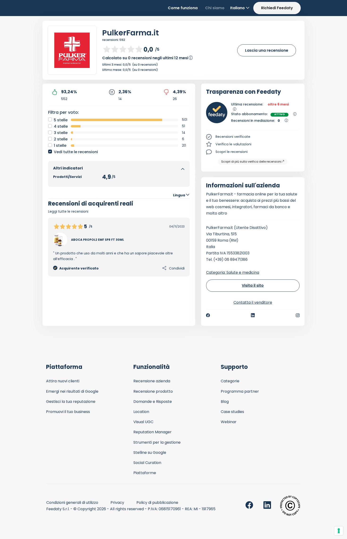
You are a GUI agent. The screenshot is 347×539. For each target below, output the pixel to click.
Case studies (232, 411)
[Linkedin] (253, 315)
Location (141, 411)
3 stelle (61, 132)
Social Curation (147, 462)
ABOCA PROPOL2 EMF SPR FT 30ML (97, 240)
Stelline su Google (149, 452)
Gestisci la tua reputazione (70, 401)
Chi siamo (214, 8)
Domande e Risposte (152, 401)
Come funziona (183, 8)
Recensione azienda (151, 381)
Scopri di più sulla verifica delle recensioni (251, 162)
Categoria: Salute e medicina (232, 272)
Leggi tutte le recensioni (68, 211)
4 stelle (61, 126)
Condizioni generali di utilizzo (72, 502)
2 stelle (61, 139)
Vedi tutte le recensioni (76, 152)
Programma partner (240, 391)
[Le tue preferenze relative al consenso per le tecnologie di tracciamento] (338, 530)
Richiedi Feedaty (277, 8)
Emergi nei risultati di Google (72, 391)
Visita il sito (253, 285)
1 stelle (60, 145)
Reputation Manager (152, 432)
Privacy (117, 502)
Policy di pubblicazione (157, 502)
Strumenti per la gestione (157, 442)
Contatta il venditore (252, 302)
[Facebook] (208, 315)
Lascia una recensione (266, 50)
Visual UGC (143, 422)
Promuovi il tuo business (68, 411)
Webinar (229, 422)
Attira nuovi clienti (62, 381)
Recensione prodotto (153, 391)
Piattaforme (144, 473)
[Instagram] (298, 315)
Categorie (230, 381)
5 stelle (61, 120)
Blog (225, 401)
